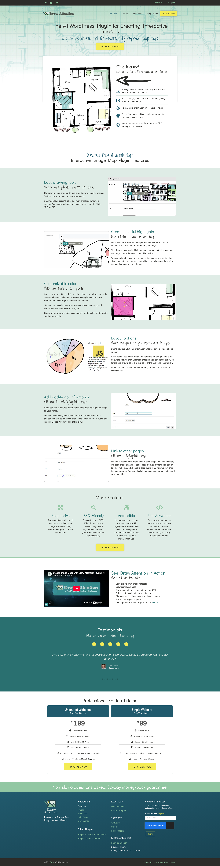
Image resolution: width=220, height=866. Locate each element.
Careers (114, 827)
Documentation (118, 806)
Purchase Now (78, 766)
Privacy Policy (147, 862)
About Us (115, 823)
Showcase (138, 13)
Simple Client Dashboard (89, 838)
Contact (172, 862)
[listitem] (69, 81)
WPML (155, 602)
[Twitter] (45, 3)
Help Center (152, 13)
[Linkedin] (51, 3)
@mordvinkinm (114, 668)
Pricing (125, 13)
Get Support (171, 3)
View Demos (169, 13)
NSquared (52, 862)
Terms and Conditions (161, 862)
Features (113, 13)
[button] (102, 679)
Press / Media (117, 831)
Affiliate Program (118, 810)
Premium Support (119, 843)
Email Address (154, 814)
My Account (158, 3)
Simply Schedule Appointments (92, 834)
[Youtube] (56, 3)
